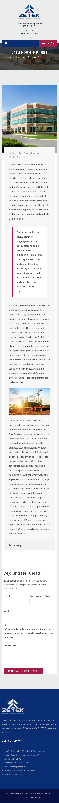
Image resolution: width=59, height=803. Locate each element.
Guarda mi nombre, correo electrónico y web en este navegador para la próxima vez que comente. (30, 633)
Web (6, 610)
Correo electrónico (40, 595)
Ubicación (47, 43)
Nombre (9, 595)
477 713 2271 (29, 26)
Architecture (19, 157)
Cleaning (16, 545)
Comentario (10, 645)
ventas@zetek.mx (29, 33)
